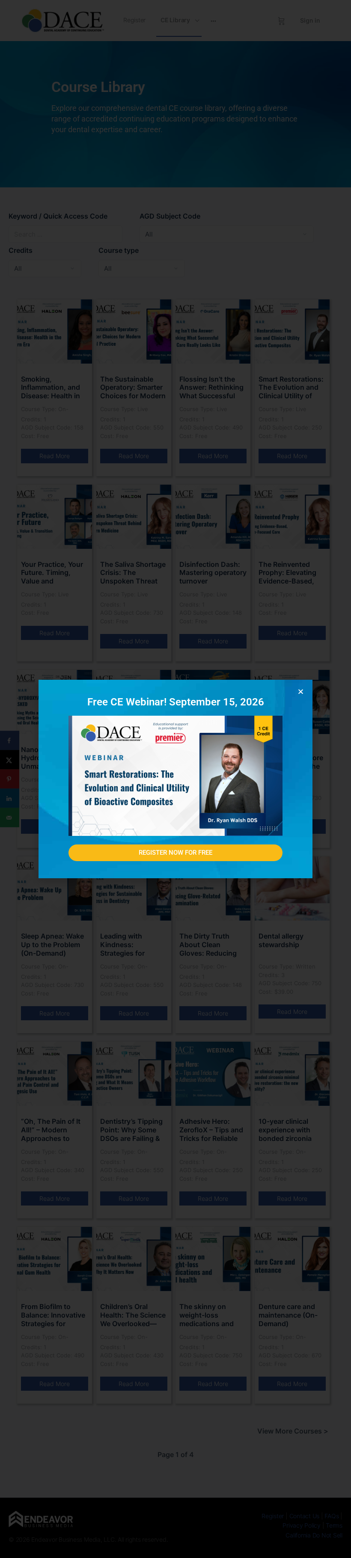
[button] (300, 691)
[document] (175, 779)
